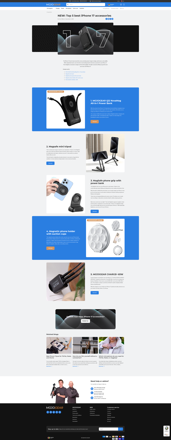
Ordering (109, 413)
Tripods (62, 8)
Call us (118, 1)
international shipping (96, 1)
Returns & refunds (111, 417)
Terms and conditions (76, 415)
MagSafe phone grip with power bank (73, 75)
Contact (109, 411)
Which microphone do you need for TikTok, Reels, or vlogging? (111, 357)
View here (95, 121)
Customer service (111, 409)
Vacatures (74, 419)
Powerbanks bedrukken (95, 415)
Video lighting (68, 8)
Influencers (92, 413)
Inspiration (74, 411)
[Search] (67, 4)
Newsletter (74, 417)
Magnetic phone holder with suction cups (74, 77)
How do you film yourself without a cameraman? (85, 357)
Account (109, 421)
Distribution (92, 411)
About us (74, 409)
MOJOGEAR (87, 437)
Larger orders (92, 409)
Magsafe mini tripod (70, 73)
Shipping (109, 415)
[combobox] (85, 4)
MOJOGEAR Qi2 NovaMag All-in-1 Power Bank (75, 71)
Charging (57, 8)
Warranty (109, 419)
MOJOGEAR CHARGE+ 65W (72, 79)
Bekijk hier (85, 321)
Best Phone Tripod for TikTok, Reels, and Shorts (58, 357)
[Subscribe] (120, 429)
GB (123, 1)
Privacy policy (75, 413)
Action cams (75, 8)
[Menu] (169, 426)
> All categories (49, 8)
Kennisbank (74, 421)
